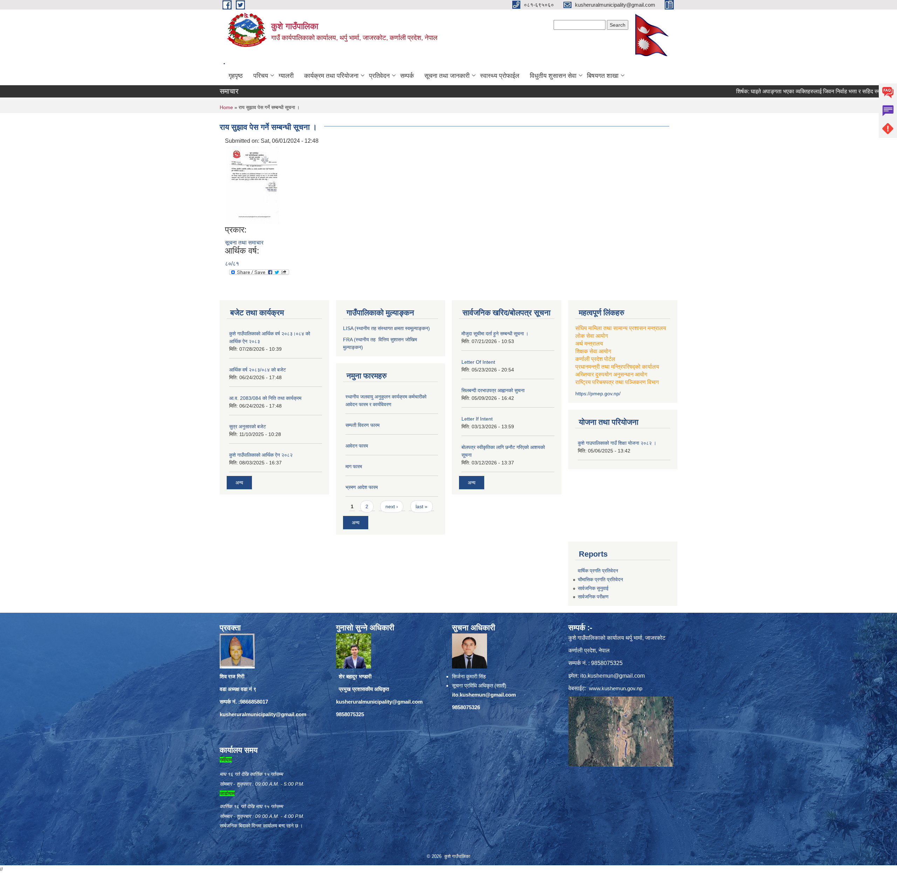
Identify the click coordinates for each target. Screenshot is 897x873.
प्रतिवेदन (379, 75)
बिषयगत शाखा (602, 75)
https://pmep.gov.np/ (598, 393)
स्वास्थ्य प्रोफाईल (499, 75)
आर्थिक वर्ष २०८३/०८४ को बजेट (257, 369)
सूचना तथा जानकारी (447, 75)
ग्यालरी (286, 75)
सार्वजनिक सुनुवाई (593, 588)
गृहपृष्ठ (235, 75)
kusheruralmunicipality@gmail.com (263, 714)
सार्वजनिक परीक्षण (593, 596)
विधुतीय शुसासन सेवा (553, 75)
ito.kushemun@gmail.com (484, 695)
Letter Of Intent (478, 362)
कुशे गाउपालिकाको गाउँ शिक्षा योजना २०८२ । (617, 443)
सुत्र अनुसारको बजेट (247, 426)
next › (391, 506)
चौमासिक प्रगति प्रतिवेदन (600, 579)
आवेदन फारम (356, 446)
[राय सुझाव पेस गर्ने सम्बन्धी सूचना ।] (253, 185)
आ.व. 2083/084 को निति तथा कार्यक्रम (265, 398)
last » (421, 506)
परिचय (260, 75)
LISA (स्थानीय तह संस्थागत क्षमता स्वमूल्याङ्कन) (386, 328)
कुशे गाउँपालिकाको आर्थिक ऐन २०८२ (261, 455)
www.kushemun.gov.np (616, 688)
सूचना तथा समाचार (244, 243)
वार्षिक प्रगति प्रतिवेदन (598, 570)
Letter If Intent (477, 419)
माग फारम (353, 466)
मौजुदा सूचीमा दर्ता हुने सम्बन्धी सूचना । (494, 333)
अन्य (239, 482)
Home (226, 107)
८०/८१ (232, 264)
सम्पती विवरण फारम (362, 425)
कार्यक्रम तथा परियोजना (331, 75)
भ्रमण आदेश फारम (361, 487)
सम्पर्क (407, 75)
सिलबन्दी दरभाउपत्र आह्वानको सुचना (493, 390)
